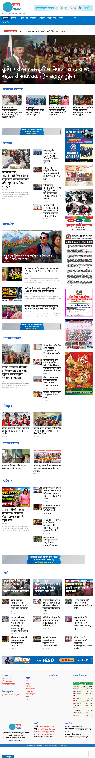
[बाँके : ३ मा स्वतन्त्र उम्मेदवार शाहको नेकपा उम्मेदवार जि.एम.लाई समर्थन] (37, 379)
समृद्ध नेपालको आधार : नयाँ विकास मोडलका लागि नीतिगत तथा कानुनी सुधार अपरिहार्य (52, 525)
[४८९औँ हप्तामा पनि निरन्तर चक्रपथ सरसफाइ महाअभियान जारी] (68, 601)
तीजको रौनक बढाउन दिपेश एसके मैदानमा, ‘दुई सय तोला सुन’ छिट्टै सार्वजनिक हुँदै (41, 307)
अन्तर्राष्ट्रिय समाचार (8, 684)
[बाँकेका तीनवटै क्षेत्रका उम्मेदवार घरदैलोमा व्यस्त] (37, 394)
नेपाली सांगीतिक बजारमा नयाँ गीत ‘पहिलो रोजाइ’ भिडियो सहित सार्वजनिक (28, 257)
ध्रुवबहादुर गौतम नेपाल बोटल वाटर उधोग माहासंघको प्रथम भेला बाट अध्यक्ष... (47, 468)
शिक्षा (27, 696)
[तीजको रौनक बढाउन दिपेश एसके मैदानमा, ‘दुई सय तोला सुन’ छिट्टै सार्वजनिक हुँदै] (12, 312)
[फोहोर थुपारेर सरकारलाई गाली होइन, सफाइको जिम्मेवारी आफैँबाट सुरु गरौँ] (36, 100)
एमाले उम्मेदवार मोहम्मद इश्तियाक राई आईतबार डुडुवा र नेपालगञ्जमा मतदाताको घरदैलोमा (14, 372)
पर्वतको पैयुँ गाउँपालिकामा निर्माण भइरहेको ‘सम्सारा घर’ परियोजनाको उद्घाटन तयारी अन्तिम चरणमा (47, 70)
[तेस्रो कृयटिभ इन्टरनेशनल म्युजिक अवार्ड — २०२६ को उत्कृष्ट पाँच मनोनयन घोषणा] (12, 294)
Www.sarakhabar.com (47, 726)
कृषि (27, 681)
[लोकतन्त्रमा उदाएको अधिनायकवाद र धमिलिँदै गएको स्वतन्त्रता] (37, 507)
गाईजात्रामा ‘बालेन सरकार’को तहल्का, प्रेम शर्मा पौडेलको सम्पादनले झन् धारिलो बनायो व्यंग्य (41, 271)
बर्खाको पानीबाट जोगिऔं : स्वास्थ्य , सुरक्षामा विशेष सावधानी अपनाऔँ (49, 642)
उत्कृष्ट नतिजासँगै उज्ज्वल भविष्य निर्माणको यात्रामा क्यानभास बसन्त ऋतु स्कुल (82, 623)
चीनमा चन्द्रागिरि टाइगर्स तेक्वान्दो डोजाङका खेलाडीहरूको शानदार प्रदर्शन (15, 430)
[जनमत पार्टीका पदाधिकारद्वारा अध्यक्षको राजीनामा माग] (16, 456)
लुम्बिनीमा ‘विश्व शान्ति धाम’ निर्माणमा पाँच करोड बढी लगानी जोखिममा (51, 622)
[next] (90, 31)
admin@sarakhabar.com (46, 729)
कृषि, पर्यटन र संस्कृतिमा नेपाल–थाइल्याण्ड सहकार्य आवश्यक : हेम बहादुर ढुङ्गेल (83, 111)
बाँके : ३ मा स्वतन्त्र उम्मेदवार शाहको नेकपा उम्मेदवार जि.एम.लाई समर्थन (50, 381)
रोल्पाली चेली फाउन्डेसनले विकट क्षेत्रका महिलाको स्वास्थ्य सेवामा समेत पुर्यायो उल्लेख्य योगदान (12, 112)
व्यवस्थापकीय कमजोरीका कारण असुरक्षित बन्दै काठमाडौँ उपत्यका (50, 541)
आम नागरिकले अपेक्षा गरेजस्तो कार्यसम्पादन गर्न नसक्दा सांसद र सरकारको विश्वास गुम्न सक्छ (47, 31)
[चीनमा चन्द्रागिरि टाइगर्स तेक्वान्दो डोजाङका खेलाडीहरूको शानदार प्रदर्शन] (16, 419)
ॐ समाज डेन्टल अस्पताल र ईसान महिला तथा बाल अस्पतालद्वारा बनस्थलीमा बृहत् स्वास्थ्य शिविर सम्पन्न (19, 624)
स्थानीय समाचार (7, 678)
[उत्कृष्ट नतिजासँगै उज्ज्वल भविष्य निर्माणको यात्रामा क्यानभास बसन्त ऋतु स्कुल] (68, 619)
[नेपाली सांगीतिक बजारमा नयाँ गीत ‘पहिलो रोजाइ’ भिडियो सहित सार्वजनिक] (32, 246)
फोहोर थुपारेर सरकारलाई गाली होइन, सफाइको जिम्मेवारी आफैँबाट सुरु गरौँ (35, 111)
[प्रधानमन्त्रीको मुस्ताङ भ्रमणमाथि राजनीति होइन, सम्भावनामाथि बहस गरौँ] (59, 100)
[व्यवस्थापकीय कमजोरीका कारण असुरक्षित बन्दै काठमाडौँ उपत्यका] (37, 539)
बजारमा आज (29, 691)
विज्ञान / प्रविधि (30, 694)
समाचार (3, 104)
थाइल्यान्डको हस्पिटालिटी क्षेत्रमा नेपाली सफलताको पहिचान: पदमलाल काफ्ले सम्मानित (50, 210)
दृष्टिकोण (51, 104)
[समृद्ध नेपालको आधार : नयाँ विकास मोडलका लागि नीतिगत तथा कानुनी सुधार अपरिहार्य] (37, 522)
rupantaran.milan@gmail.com (44, 731)
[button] (75, 18)
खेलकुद (28, 683)
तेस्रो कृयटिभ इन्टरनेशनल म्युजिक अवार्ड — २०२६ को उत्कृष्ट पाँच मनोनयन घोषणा (41, 290)
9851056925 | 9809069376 (46, 734)
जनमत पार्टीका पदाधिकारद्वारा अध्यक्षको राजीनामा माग (14, 467)
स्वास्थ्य (28, 699)
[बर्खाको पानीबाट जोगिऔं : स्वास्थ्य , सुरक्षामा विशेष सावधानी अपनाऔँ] (37, 639)
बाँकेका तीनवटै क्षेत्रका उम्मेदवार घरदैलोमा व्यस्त (52, 394)
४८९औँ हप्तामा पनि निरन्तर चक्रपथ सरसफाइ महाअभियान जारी (83, 604)
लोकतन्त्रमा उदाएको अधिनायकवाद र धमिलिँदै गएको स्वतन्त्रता (51, 509)
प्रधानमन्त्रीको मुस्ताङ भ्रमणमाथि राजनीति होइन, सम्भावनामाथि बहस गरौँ (57, 111)
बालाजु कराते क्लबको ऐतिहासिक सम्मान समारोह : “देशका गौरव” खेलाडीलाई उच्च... (47, 430)
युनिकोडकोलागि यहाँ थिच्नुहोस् (10, 695)
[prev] (87, 31)
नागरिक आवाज (30, 689)
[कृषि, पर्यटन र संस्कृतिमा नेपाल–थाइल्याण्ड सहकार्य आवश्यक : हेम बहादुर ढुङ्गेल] (83, 100)
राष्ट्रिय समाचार (7, 681)
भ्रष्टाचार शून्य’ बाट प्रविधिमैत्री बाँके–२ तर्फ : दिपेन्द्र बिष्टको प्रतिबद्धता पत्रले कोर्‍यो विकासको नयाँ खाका (52, 365)
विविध (75, 104)
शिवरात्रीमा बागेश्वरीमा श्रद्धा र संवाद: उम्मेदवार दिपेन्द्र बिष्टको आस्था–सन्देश (52, 349)
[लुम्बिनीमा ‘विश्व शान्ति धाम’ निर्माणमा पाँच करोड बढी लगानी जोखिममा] (37, 619)
